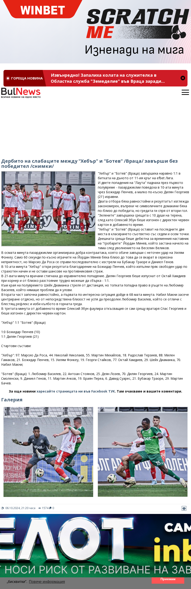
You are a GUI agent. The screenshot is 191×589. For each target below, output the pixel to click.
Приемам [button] (167, 579)
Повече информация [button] (47, 582)
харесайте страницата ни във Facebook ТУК (76, 391)
